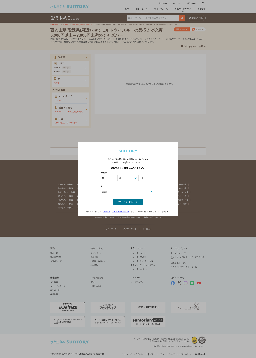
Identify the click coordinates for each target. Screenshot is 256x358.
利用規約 (106, 212)
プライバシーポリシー (120, 212)
